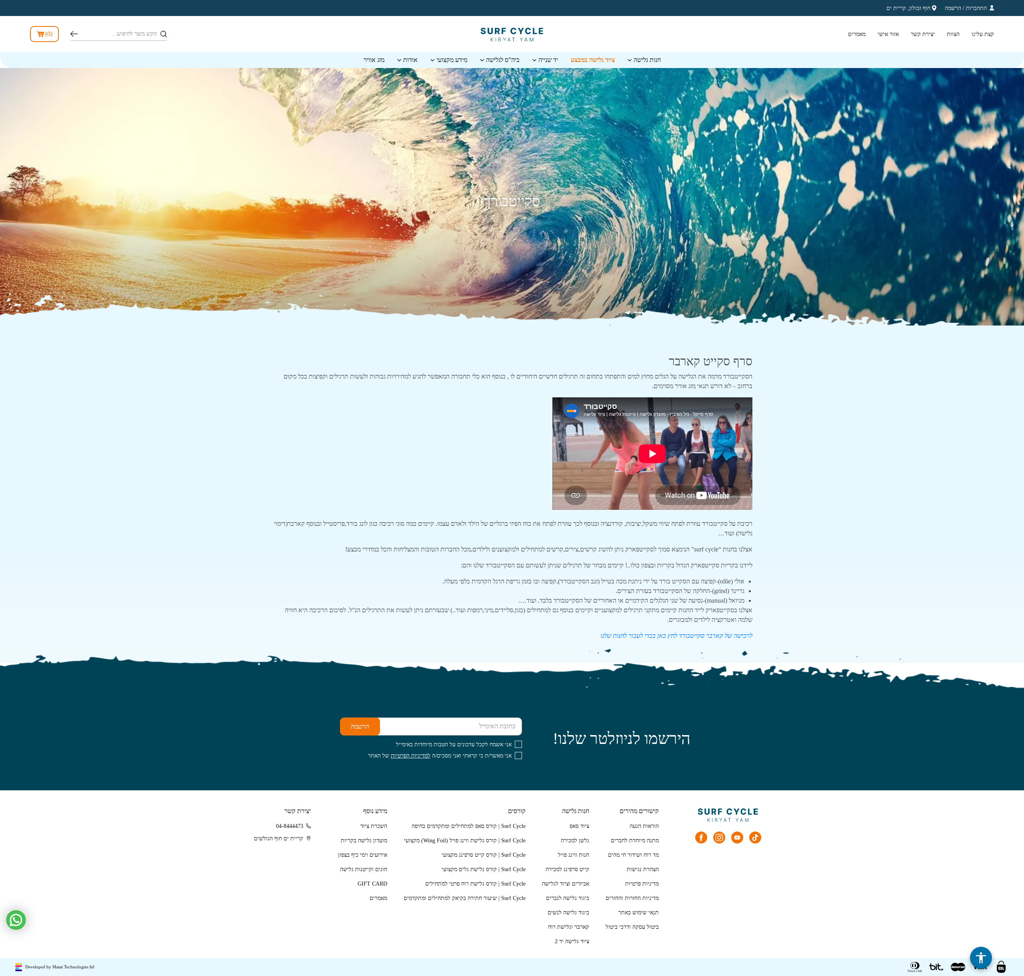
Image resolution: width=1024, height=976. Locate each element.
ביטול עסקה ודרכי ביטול (632, 927)
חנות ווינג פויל (573, 855)
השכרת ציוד (373, 826)
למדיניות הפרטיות (410, 756)
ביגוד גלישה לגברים (567, 898)
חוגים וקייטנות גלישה (363, 869)
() (48, 33)
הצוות (953, 34)
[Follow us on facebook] (701, 838)
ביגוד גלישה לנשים (568, 913)
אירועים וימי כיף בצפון (362, 855)
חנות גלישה (647, 59)
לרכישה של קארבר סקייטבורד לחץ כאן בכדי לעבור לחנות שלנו (676, 635)
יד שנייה (548, 59)
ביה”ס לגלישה (503, 59)
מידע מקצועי (451, 59)
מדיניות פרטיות (642, 884)
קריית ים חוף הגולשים (278, 839)
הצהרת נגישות (643, 869)
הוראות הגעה (644, 826)
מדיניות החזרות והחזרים (632, 898)
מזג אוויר (374, 59)
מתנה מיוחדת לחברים (635, 841)
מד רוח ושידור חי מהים (633, 855)
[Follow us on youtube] (737, 838)
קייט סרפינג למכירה (567, 869)
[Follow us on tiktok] (755, 838)
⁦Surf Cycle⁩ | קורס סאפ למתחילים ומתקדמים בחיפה (469, 826)
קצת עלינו (983, 34)
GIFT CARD (372, 884)
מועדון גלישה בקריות (364, 841)
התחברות (976, 8)
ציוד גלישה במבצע (593, 59)
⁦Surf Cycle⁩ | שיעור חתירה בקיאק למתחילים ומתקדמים (465, 898)
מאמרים (857, 34)
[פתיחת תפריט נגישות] (981, 958)
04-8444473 (289, 826)
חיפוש (74, 34)
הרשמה (953, 8)
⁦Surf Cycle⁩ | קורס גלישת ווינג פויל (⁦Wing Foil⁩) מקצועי (465, 841)
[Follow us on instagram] (719, 838)
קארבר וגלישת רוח (568, 927)
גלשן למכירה (575, 841)
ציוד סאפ (579, 826)
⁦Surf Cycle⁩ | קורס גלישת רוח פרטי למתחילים (475, 884)
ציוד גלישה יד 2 (572, 941)
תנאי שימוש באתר (638, 913)
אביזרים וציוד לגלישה (565, 884)
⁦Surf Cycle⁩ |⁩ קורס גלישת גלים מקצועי (484, 869)
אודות (410, 59)
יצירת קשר (923, 34)
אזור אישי (888, 34)
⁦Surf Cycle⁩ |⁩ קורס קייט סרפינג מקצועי (484, 855)
